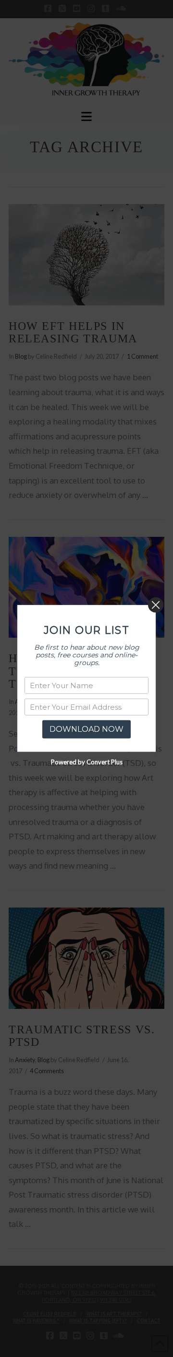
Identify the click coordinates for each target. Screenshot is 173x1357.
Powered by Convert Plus (87, 762)
